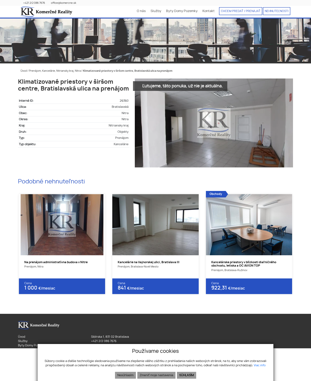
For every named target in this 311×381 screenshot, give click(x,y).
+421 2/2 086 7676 (103, 341)
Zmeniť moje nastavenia (156, 375)
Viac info (260, 365)
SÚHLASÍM (186, 375)
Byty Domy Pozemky (182, 11)
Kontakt (208, 11)
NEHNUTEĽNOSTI (277, 11)
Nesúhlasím (125, 375)
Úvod (23, 71)
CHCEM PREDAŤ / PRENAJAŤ (240, 11)
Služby (156, 11)
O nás (141, 11)
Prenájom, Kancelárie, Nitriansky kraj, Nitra (55, 71)
